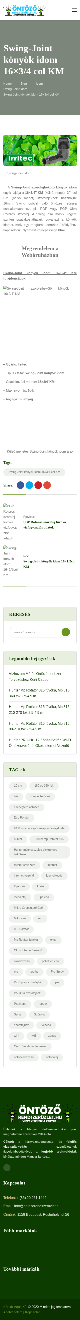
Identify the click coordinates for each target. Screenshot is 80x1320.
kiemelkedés (54, 875)
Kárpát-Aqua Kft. (15, 1307)
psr (57, 982)
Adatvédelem (12, 1312)
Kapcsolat (32, 1312)
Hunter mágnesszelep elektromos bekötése (35, 852)
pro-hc (34, 971)
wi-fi (16, 1035)
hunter (18, 839)
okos (53, 939)
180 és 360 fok (44, 785)
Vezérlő (46, 1025)
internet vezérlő (24, 875)
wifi (34, 1035)
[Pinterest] (38, 485)
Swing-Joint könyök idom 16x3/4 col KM (34, 472)
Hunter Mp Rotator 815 (49, 839)
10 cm (18, 785)
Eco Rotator (21, 817)
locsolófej (20, 897)
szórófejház (21, 1025)
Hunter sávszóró (24, 865)
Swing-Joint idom (15, 89)
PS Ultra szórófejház (27, 993)
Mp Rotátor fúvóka (26, 939)
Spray (18, 1014)
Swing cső (25, 203)
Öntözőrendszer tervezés (30, 1046)
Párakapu (20, 1003)
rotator (43, 1003)
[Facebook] (20, 485)
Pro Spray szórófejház (28, 982)
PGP (43, 209)
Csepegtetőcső (40, 796)
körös (40, 886)
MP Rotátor (21, 929)
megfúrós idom (42, 225)
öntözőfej (52, 1057)
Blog (24, 83)
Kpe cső (19, 886)
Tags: (7, 462)
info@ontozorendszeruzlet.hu (37, 1206)
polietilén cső (50, 961)
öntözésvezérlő (24, 1057)
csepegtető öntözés (26, 807)
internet (52, 865)
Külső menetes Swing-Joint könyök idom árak (40, 451)
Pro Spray (57, 971)
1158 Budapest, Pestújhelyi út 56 (43, 1214)
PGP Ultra (68, 209)
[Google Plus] (47, 485)
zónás (52, 1035)
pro (16, 971)
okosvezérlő (22, 961)
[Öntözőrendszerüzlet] (24, 10)
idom (39, 83)
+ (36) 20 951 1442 (31, 1198)
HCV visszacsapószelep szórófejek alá (39, 828)
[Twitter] (29, 485)
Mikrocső (20, 918)
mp (40, 918)
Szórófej (39, 1014)
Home (7, 83)
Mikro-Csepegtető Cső (28, 907)
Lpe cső (44, 897)
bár (16, 796)
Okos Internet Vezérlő (28, 950)
